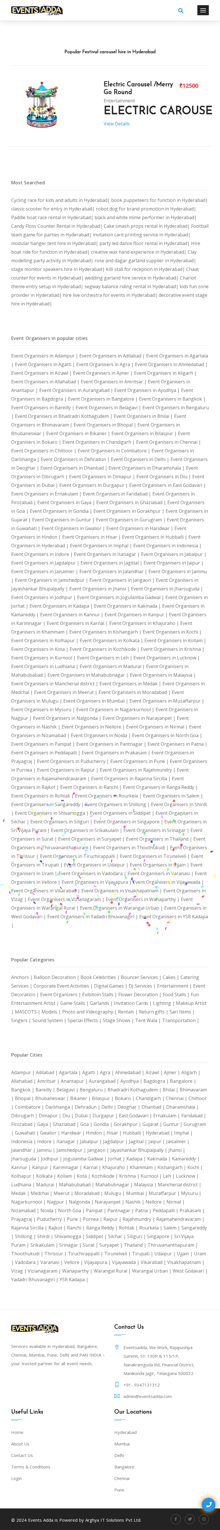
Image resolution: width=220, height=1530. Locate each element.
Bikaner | (81, 1098)
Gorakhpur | (128, 1124)
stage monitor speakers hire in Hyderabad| (58, 269)
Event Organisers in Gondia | (61, 511)
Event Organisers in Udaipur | (97, 865)
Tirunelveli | (118, 1253)
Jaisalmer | (178, 1141)
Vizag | (19, 1271)
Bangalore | (183, 1081)
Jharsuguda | (26, 1159)
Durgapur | (106, 1115)
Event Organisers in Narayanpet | (140, 718)
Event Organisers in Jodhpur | (44, 597)
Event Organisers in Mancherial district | (55, 683)
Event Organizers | (61, 994)
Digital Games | (111, 986)
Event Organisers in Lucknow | (166, 658)
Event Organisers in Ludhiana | (45, 666)
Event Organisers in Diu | (164, 476)
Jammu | (46, 1150)
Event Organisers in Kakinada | (128, 606)
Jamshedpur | (71, 1150)
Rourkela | (151, 1228)
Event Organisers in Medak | (130, 683)
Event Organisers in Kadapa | (62, 606)
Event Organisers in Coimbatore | (115, 450)
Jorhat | (117, 1159)
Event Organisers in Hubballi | (155, 537)
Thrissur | (56, 1253)
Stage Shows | (119, 1020)
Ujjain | (185, 1253)
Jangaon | (98, 1150)
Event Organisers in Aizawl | (42, 373)
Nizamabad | (25, 1210)
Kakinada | (159, 1159)
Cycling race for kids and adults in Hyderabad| (61, 200)
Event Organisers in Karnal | (78, 623)
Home (17, 1432)
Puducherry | (52, 1219)
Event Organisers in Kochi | (172, 632)
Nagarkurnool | (29, 1202)
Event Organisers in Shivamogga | (52, 813)
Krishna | (130, 1176)
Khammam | (144, 1167)
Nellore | (156, 1202)
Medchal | (42, 1193)
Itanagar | (68, 1141)
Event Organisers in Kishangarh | (106, 632)
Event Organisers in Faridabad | (117, 494)
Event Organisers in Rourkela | (109, 796)
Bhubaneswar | (52, 1098)
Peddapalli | (166, 1210)
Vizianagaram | (45, 1271)
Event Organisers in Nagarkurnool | (116, 709)
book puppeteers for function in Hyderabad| (159, 200)
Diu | (68, 1115)
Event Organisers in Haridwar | (140, 528)
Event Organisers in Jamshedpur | (52, 580)
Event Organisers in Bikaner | (78, 433)
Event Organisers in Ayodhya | (147, 390)
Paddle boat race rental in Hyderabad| (53, 217)
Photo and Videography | (90, 1012)
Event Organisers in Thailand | (159, 839)
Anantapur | (75, 1081)
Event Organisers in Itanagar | (107, 554)
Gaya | (45, 1124)
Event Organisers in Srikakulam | (87, 830)
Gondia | (104, 1124)
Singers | (21, 1020)
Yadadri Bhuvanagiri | (35, 1279)
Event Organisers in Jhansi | (100, 589)
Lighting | (164, 1003)
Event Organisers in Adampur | (45, 356)
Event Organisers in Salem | (173, 796)
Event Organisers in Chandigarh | (99, 442)
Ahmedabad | (130, 1072)
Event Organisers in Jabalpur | (174, 554)
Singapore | (160, 1236)
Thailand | (136, 1245)
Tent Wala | (148, 1020)
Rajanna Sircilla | (29, 1228)
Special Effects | (85, 1020)
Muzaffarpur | (165, 1193)
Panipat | (96, 1210)
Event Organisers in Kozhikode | (105, 649)
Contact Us (22, 1455)
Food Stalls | (177, 994)
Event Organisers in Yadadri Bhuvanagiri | (93, 916)
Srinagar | (71, 1245)
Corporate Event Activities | (64, 986)
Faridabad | (193, 1115)
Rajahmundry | (139, 1219)
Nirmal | (175, 1202)
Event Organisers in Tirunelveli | (155, 856)
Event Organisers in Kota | (40, 649)
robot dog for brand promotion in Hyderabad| (146, 209)
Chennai (121, 1478)
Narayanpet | (110, 1202)
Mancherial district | (179, 1184)
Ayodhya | (132, 1081)
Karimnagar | (68, 1167)
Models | (52, 1012)
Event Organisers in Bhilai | (144, 416)
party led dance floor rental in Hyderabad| (145, 243)
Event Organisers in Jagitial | (112, 563)
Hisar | (115, 1133)
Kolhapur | (23, 1176)
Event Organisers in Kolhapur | (45, 640)
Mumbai (122, 1444)
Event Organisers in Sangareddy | (48, 804)
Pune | (75, 1219)
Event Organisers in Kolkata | (112, 640)
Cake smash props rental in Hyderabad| (147, 226)
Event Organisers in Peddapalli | (46, 752)
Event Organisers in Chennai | (168, 442)
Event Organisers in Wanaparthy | (143, 899)
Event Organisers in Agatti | (45, 364)
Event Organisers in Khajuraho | (144, 623)
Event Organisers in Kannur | (72, 614)
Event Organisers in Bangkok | (172, 399)
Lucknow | (187, 1176)
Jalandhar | (24, 1150)
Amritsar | (49, 1081)
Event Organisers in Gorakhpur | (129, 511)
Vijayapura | (98, 1262)
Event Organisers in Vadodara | (92, 873)
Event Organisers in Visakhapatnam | (122, 891)
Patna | (144, 1210)
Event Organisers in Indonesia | (167, 545)
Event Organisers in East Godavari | (167, 485)
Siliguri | (137, 1236)
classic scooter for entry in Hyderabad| (53, 209)
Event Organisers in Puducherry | (73, 761)
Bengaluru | (93, 1090)
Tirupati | (143, 1253)
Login (16, 1478)
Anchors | (22, 977)
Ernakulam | (167, 1115)
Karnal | (92, 1167)
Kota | (84, 1176)
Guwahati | (27, 1133)
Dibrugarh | (25, 1115)
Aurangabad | (104, 1081)
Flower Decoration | (140, 994)
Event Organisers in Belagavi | (109, 407)
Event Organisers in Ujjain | (160, 865)
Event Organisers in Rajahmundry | (138, 770)
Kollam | (67, 1176)
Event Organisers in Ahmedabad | (171, 364)
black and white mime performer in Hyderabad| (146, 217)
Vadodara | (27, 1262)
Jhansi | (176, 1150)
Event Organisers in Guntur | (64, 520)
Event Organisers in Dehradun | (76, 459)
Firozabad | (24, 1124)
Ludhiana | (23, 1184)
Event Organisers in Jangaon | (122, 580)
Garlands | (102, 1003)
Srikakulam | (44, 1245)
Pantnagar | (121, 1210)
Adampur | (23, 1072)
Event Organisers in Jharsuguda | (167, 589)
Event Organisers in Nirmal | (157, 727)
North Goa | (72, 1210)
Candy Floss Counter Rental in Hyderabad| (57, 226)
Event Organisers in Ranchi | (91, 787)
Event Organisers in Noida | (101, 735)
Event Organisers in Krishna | (173, 649)
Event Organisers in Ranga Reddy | (160, 787)
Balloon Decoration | (57, 977)
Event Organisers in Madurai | (113, 666)
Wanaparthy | (78, 1271)
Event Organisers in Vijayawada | (168, 882)
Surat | (91, 1245)
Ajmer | (172, 1072)
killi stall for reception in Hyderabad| (146, 269)
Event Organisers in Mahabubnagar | (89, 675)
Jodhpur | (52, 1159)
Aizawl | (155, 1072)
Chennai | (177, 1098)
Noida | (49, 1210)
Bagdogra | (157, 1081)
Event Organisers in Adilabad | (112, 356)
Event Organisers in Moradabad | (135, 692)
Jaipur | (157, 1141)
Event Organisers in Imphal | (101, 545)
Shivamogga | (70, 1236)
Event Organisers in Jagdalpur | (45, 563)
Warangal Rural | (113, 1271)
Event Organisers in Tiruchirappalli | (80, 856)
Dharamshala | (182, 1107)
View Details (117, 124)
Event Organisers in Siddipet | (123, 813)
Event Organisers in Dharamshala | (147, 468)
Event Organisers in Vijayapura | (97, 882)
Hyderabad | (160, 1133)
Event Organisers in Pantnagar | (112, 744)
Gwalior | (50, 1133)
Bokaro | (125, 1098)
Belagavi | (68, 1090)
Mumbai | (137, 1193)
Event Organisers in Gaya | (66, 502)
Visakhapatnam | (186, 1262)
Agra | (107, 1072)
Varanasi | (52, 1262)
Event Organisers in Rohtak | (43, 796)
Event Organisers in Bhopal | (106, 425)
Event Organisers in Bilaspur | (144, 433)
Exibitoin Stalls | (100, 994)
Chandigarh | (151, 1098)
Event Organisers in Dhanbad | (74, 468)
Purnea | (93, 1219)
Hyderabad (125, 1432)
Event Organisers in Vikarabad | (46, 891)
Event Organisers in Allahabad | (46, 381)
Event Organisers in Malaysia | (163, 675)
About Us (20, 1444)
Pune (119, 1490)
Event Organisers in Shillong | (118, 804)
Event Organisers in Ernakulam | (47, 494)
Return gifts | (154, 1012)
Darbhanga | (60, 1107)
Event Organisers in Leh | (105, 658)
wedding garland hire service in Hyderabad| (132, 278)
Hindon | (96, 1133)
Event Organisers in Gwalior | (74, 528)
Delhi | (109, 1107)
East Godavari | (136, 1115)
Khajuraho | (116, 1167)
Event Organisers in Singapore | (129, 821)
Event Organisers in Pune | (140, 761)
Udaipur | (165, 1253)
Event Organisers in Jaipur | (174, 563)
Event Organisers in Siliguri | (62, 821)
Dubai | (84, 1115)
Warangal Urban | (152, 1271)
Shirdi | (45, 1236)
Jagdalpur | (116, 1141)
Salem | (172, 1228)
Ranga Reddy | (102, 1228)
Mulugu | (115, 1193)
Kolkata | (46, 1176)
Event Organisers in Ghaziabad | (131, 502)
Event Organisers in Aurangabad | (76, 390)
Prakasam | (192, 1210)
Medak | (21, 1193)
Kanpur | (42, 1167)
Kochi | (195, 1167)
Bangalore (124, 1467)
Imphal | (183, 1133)
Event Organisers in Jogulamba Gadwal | (121, 597)
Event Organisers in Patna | (177, 744)
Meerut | (64, 1193)
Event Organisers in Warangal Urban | (122, 908)
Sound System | (50, 1020)
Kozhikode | (105, 1176)
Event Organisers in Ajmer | (103, 373)
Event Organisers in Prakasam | (117, 752)
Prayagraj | (24, 1219)
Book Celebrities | (100, 977)
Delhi (119, 1455)
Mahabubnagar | (114, 1184)
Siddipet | (97, 1236)
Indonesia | (24, 1141)
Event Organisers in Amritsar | (114, 381)
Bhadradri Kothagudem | (135, 1090)
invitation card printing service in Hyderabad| (141, 235)
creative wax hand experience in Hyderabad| (139, 252)
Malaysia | (146, 1184)
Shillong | (26, 1236)
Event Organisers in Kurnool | (44, 658)
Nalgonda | (82, 1202)
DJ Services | (143, 986)
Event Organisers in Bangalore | (103, 399)
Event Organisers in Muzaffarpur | (166, 701)
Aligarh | (191, 1072)
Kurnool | (152, 1176)
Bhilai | (171, 1090)
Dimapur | (50, 1115)
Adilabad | (47, 1072)
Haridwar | (73, 1133)
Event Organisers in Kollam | (175, 640)
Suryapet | (111, 1245)
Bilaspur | (103, 1098)
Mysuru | (191, 1193)
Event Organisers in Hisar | (92, 537)
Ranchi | (76, 1228)
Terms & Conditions (30, 1467)
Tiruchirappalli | (86, 1253)
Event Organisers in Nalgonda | (68, 718)
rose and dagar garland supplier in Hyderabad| (145, 260)
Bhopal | (25, 1098)
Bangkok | (23, 1090)
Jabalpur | (91, 1141)
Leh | (169, 1176)
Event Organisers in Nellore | (94, 727)
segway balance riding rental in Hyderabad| (132, 286)
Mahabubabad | (77, 1184)
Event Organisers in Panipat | (43, 744)
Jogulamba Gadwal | (85, 1159)
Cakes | (171, 977)
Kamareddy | (186, 1159)
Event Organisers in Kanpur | (137, 614)
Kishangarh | (172, 1167)
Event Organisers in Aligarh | (165, 373)
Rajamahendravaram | (180, 1219)
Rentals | (128, 1012)
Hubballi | (134, 1133)
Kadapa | (136, 1159)
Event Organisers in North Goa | (167, 735)
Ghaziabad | (66, 1124)
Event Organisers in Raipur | (68, 770)
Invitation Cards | (133, 1003)
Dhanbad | (154, 1107)
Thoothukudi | (27, 1253)
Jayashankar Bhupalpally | (139, 1150)
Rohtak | (129, 1228)
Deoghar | (129, 1107)
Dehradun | (88, 1107)
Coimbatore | (30, 1107)
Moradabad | (89, 1193)
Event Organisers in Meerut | (66, 692)
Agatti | (91, 1072)
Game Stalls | (75, 1003)
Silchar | (117, 1236)
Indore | (46, 1141)
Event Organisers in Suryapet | (92, 839)
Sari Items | (182, 1012)
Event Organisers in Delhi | (140, 459)
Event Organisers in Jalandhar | (113, 571)
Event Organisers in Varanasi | (161, 873)
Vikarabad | (154, 1262)
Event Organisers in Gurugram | (131, 520)
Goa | (87, 1124)
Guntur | (173, 1124)
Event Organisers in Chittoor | (44, 450)
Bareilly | (46, 1090)
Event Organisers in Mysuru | (43, 709)
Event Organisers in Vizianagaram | (67, 899)
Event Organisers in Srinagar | (156, 830)
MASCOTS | (28, 1012)
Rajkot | (57, 1228)
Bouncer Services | (142, 977)
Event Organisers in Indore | (42, 554)
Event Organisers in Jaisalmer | (45, 571)
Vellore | (74, 1262)
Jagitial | (138, 1141)
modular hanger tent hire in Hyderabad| (55, 243)
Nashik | (135, 1202)
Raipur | (113, 1219)
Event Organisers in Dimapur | (102, 476)
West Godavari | (190, 1271)
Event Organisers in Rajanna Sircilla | (131, 778)
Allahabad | (24, 1081)
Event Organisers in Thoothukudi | (131, 847)
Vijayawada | (126, 1262)
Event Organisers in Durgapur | (94, 485)
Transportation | (180, 1020)
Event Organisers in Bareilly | (43, 407)
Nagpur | (58, 1202)
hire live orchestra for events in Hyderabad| (111, 295)
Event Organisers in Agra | (105, 364)
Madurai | (47, 1184)
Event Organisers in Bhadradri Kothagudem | (64, 416)
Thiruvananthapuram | (173, 1245)
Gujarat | (152, 1124)
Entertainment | (175, 986)
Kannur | (21, 1167)
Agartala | (70, 1072)
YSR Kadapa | (74, 1279)
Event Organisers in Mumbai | (96, 701)
